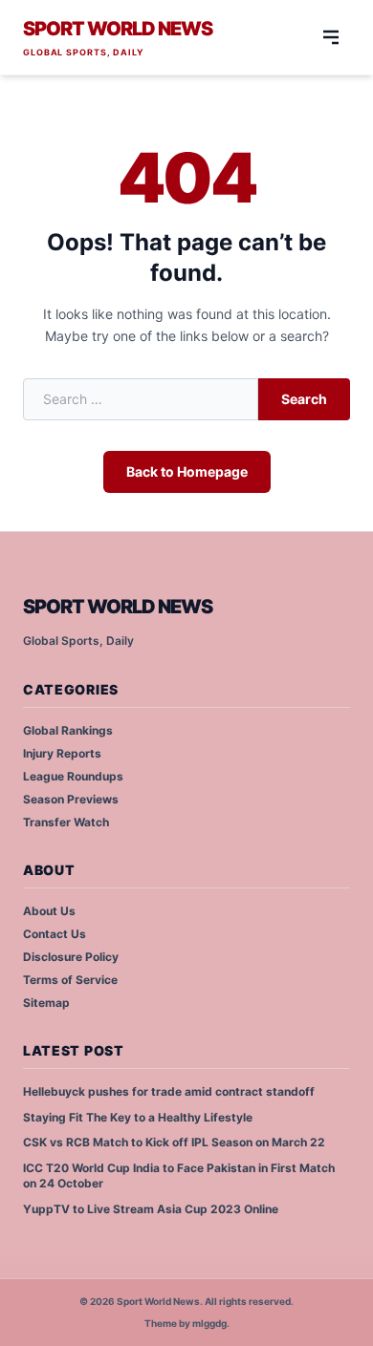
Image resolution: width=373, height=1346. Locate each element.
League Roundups (73, 776)
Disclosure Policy (71, 957)
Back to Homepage (187, 471)
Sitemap (46, 1002)
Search (304, 399)
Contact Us (54, 934)
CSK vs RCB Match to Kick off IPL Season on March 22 (174, 1142)
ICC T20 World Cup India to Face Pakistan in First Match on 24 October (179, 1176)
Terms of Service (70, 979)
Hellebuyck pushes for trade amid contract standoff (169, 1091)
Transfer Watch (66, 822)
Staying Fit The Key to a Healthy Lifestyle (137, 1117)
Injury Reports (62, 753)
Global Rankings (68, 730)
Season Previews (71, 799)
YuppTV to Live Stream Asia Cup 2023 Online (150, 1209)
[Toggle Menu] (331, 37)
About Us (49, 911)
